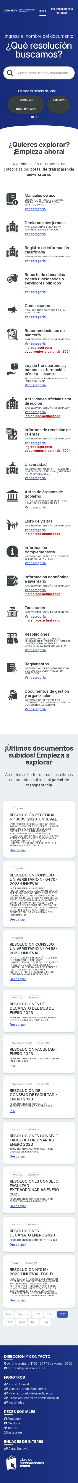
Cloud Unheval (18, 1448)
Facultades (16, 1402)
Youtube (14, 1423)
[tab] (32, 117)
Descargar (18, 850)
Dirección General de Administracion (33, 1398)
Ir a (12, 1065)
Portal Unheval (18, 1384)
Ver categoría (35, 209)
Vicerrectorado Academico (27, 1389)
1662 (63, 1314)
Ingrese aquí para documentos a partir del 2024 (48, 349)
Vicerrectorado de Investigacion (30, 1393)
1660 (37, 1314)
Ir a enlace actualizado (42, 416)
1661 (50, 1314)
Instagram (14, 1432)
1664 (22, 1322)
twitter (12, 1428)
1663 (9, 1322)
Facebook (14, 1419)
